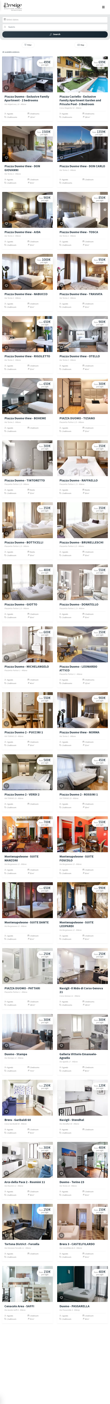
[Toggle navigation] (103, 7)
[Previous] (5, 74)
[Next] (50, 74)
